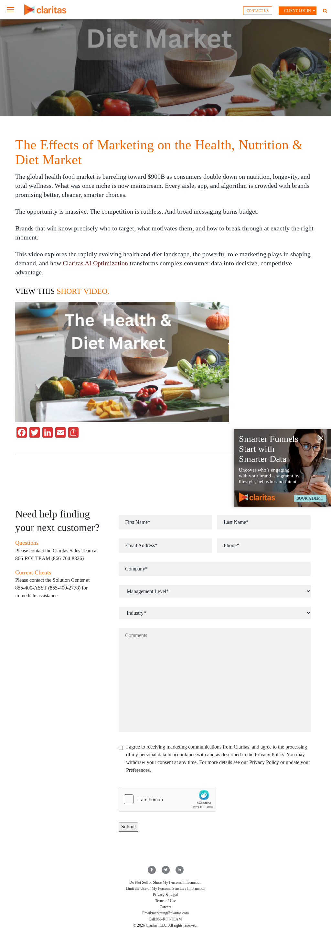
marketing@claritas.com (170, 913)
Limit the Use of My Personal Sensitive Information (165, 888)
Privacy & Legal (165, 895)
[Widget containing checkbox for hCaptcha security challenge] (167, 799)
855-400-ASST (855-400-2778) (47, 587)
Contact (258, 11)
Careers (165, 907)
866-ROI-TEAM (169, 919)
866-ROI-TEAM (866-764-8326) (49, 558)
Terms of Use (165, 901)
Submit (128, 826)
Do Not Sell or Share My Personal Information (165, 882)
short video (82, 291)
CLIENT (297, 10)
